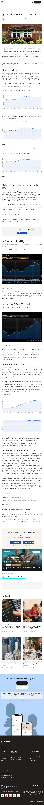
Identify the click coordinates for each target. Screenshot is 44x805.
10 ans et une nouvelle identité (6, 775)
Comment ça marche (33, 753)
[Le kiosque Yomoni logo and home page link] (4, 2)
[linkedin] (38, 786)
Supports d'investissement (16, 757)
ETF (30, 762)
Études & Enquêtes (26, 624)
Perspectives (7, 6)
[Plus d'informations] (25, 19)
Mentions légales (14, 761)
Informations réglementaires (16, 755)
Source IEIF (6, 504)
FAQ (30, 758)
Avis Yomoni (3, 762)
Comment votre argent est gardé (35, 756)
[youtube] (42, 786)
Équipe (2, 753)
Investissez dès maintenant (24, 488)
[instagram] (35, 786)
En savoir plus (22, 232)
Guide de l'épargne (33, 760)
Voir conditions (22, 697)
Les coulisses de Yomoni (5, 773)
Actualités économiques (6, 624)
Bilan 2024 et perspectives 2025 (6, 777)
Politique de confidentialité (16, 759)
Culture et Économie (14, 624)
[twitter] (40, 786)
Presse (2, 756)
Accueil (3, 6)
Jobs (2, 760)
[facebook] (33, 786)
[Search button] (32, 2)
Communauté (3, 758)
